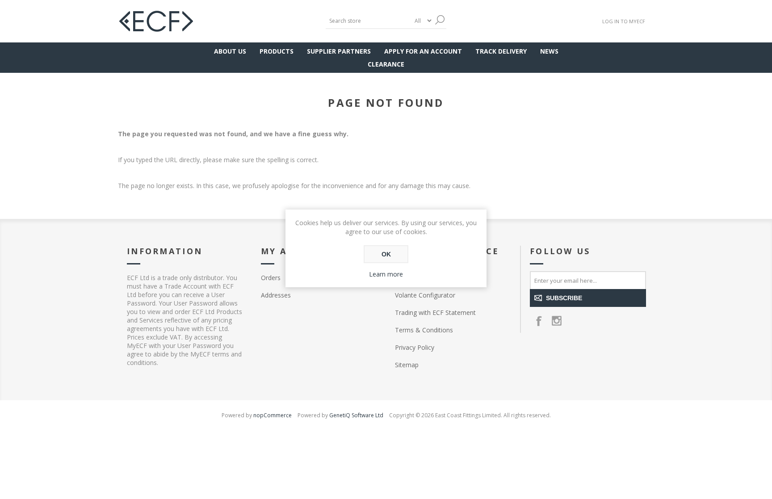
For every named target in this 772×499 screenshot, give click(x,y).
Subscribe (564, 298)
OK (386, 254)
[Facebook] (539, 320)
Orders (271, 277)
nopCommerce (272, 415)
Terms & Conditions (424, 330)
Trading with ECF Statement (435, 312)
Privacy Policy (414, 347)
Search (439, 19)
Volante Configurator (425, 295)
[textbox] (368, 20)
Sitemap (407, 365)
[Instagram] (557, 320)
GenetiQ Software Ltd (356, 415)
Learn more (386, 274)
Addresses (276, 295)
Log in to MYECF (623, 21)
